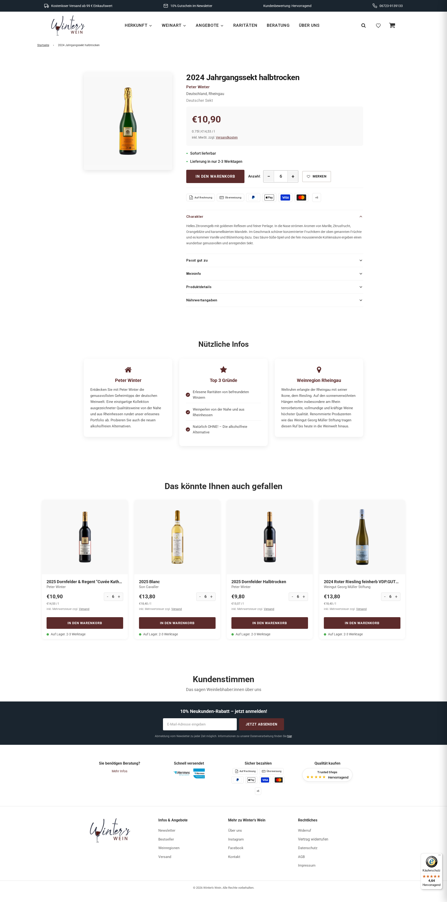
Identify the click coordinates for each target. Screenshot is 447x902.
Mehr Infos (119, 771)
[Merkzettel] (378, 25)
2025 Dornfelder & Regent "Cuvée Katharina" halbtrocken (85, 581)
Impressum (306, 865)
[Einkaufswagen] (392, 25)
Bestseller (166, 839)
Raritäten (245, 25)
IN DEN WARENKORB (215, 176)
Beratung (278, 25)
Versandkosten (227, 137)
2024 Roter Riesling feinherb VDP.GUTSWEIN (362, 581)
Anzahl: (254, 176)
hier (289, 736)
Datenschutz (307, 848)
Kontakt (234, 857)
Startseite (43, 45)
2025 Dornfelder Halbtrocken (258, 581)
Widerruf (304, 830)
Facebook (236, 848)
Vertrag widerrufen (313, 839)
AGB (301, 857)
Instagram (236, 839)
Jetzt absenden (262, 724)
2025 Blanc (149, 581)
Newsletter (166, 830)
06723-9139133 (391, 6)
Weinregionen (168, 848)
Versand (84, 609)
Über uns (309, 25)
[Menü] (439, 856)
